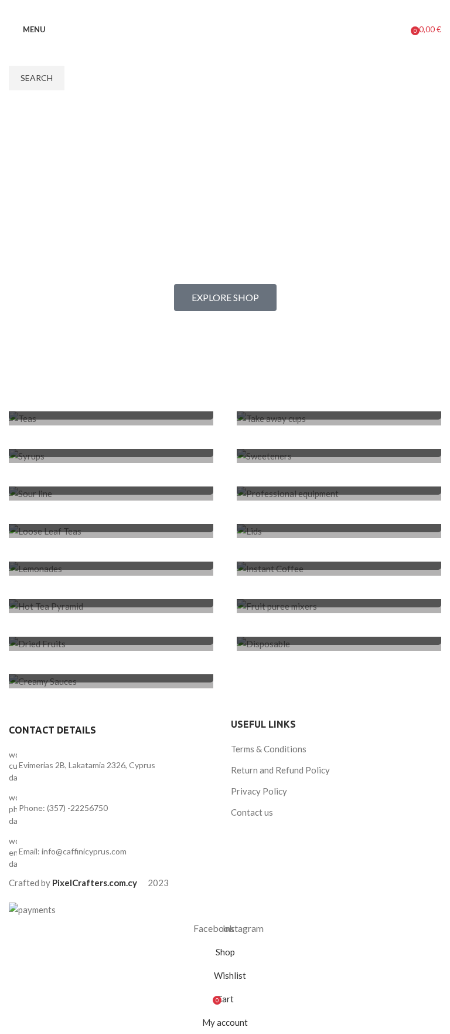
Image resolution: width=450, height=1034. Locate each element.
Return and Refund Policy (280, 770)
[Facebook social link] (211, 9)
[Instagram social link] (226, 9)
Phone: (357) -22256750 (63, 808)
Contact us (252, 812)
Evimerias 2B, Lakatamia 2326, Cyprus (87, 765)
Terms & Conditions (268, 749)
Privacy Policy (259, 791)
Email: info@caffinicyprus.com (73, 851)
